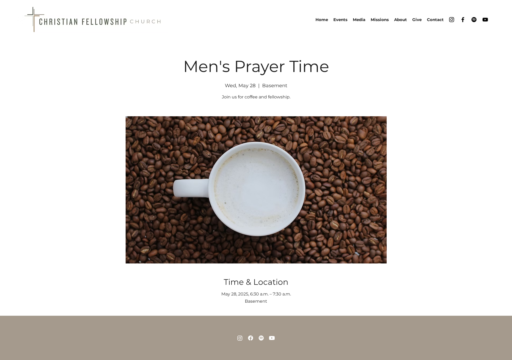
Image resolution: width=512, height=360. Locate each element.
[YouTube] (485, 19)
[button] (400, 19)
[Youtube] (272, 338)
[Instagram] (451, 19)
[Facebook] (462, 19)
